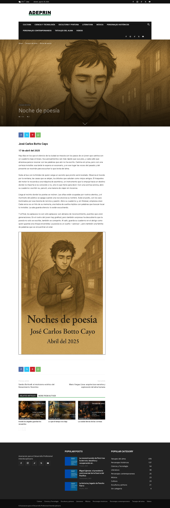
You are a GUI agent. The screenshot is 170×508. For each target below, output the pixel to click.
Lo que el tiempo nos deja (57, 422)
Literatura (87, 24)
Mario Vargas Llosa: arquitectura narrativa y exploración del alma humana (87, 385)
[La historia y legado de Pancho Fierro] (71, 486)
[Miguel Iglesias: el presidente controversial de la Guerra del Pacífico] (71, 473)
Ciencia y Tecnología (45, 24)
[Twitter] (145, 1)
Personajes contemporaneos (37, 30)
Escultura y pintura (69, 24)
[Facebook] (133, 1)
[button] (148, 25)
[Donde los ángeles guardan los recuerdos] (32, 410)
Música (99, 24)
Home (21, 43)
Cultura (27, 24)
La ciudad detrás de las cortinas (90, 422)
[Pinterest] (32, 134)
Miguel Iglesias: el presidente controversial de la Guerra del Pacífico (91, 473)
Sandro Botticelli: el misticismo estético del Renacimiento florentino (36, 385)
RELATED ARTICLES (28, 396)
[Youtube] (149, 1)
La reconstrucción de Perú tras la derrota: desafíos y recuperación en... (92, 460)
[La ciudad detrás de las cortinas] (91, 410)
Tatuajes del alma (64, 30)
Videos (79, 30)
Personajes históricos (118, 24)
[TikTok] (141, 1)
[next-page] (24, 429)
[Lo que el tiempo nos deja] (61, 410)
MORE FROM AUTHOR (47, 396)
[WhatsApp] (38, 134)
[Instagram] (137, 1)
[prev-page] (20, 429)
